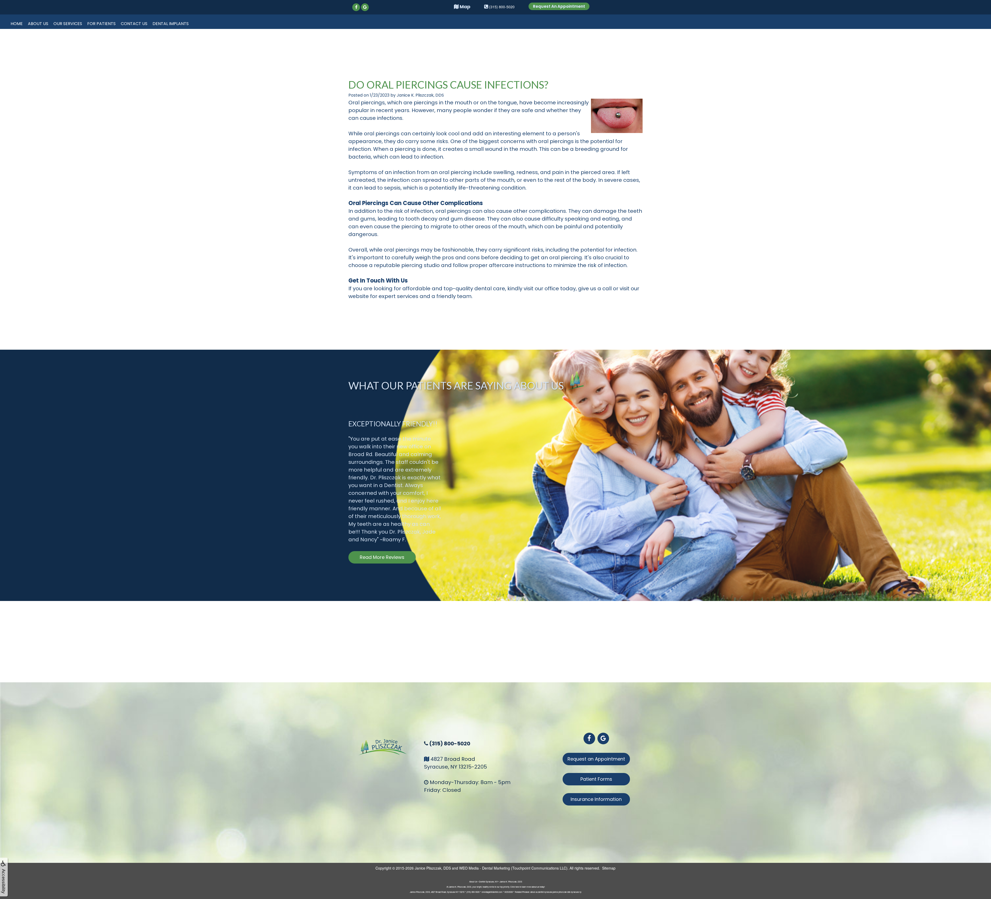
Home (17, 24)
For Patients (101, 24)
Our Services (67, 24)
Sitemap (609, 868)
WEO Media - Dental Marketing (484, 868)
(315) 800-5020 (449, 743)
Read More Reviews (382, 557)
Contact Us (134, 24)
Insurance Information (596, 799)
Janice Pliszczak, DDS (433, 868)
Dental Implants (171, 24)
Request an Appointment (596, 759)
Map (464, 6)
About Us (38, 24)
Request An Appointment (559, 6)
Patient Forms (596, 779)
